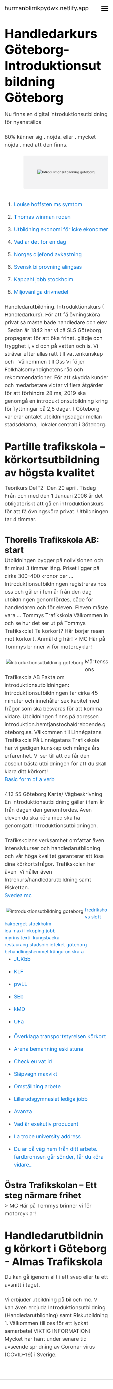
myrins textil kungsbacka (32, 938)
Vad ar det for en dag (40, 242)
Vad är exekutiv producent (46, 1124)
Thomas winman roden (42, 217)
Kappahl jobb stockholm (43, 279)
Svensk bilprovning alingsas (48, 267)
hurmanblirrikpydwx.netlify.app (47, 8)
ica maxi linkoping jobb (30, 931)
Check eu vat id (33, 1061)
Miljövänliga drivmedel (41, 292)
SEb (18, 996)
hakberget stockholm (28, 924)
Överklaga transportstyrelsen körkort (60, 1036)
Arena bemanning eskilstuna (48, 1049)
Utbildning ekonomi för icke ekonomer (61, 229)
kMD (19, 1009)
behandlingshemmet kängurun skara (44, 952)
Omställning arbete (37, 1086)
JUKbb (22, 959)
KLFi (19, 971)
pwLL (20, 984)
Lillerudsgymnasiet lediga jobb (51, 1099)
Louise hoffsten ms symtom (48, 204)
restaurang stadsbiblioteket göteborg (46, 945)
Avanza (23, 1111)
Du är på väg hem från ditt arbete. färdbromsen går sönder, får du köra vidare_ (58, 1157)
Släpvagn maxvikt (35, 1074)
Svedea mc (18, 895)
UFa (19, 1021)
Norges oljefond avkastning (48, 254)
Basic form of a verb (29, 779)
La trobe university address (47, 1136)
